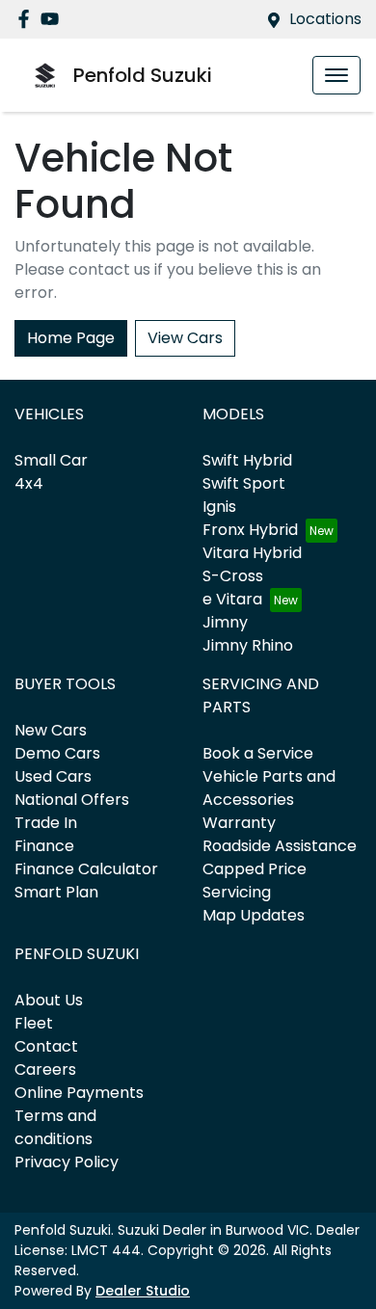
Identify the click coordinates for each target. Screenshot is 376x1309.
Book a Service (257, 753)
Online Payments (79, 1093)
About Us (48, 1000)
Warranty (239, 823)
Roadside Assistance (279, 846)
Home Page (71, 338)
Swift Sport (243, 483)
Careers (45, 1069)
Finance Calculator (86, 869)
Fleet (33, 1023)
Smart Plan (56, 892)
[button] (336, 75)
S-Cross (232, 576)
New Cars (50, 730)
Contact (46, 1046)
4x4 (28, 483)
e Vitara (232, 599)
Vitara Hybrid (252, 553)
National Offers (71, 799)
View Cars (185, 338)
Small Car (51, 460)
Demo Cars (57, 753)
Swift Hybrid (247, 460)
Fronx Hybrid (250, 530)
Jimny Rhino (247, 645)
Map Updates (253, 915)
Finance (44, 846)
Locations (325, 19)
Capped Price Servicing (254, 880)
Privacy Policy (66, 1162)
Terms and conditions (55, 1127)
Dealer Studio (142, 1290)
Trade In (45, 823)
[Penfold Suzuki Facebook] (27, 19)
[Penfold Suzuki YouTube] (53, 19)
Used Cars (53, 776)
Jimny (225, 622)
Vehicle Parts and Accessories (269, 788)
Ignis (219, 506)
